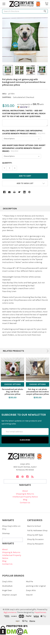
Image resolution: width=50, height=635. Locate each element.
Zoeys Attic (31, 590)
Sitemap (6, 533)
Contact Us (25, 502)
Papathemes (40, 612)
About (25, 491)
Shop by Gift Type (35, 535)
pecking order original (36, 586)
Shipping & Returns (25, 494)
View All (29, 595)
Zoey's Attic (7, 581)
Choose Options (12, 384)
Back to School (34, 526)
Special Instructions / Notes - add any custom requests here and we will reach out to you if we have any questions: (23, 113)
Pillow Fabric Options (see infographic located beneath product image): (23, 132)
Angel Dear (7, 590)
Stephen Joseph (9, 595)
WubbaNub (7, 586)
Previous (41, 351)
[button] (32, 105)
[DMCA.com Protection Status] (14, 630)
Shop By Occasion (35, 539)
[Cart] (47, 4)
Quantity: (7, 163)
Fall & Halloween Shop (37, 530)
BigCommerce (10, 612)
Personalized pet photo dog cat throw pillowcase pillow (12, 391)
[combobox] (25, 11)
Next (47, 351)
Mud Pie (29, 581)
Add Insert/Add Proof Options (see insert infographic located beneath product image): (23, 148)
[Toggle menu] (4, 4)
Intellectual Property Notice (25, 497)
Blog (25, 499)
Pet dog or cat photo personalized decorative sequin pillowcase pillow (37, 391)
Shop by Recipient (35, 544)
